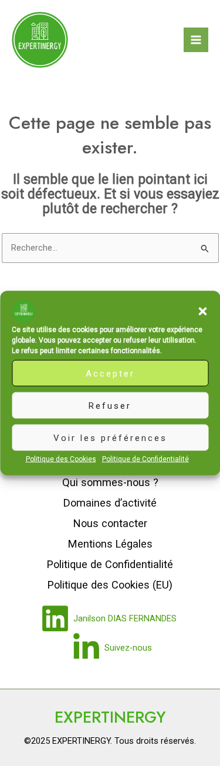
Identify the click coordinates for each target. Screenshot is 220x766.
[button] (202, 311)
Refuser (110, 405)
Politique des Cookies (61, 459)
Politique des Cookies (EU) (110, 585)
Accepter (110, 373)
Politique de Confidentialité (145, 459)
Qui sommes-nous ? (110, 482)
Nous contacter (110, 523)
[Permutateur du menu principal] (196, 40)
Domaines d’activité (110, 503)
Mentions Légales (110, 544)
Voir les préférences (110, 437)
